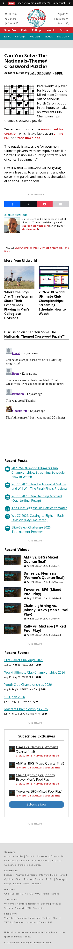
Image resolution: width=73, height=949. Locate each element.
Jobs (52, 860)
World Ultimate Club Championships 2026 (34, 672)
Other (59, 73)
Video (26, 883)
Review (17, 883)
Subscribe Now (36, 804)
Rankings (20, 36)
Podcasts (35, 36)
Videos (49, 36)
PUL (31, 893)
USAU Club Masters (30, 713)
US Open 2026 (14, 697)
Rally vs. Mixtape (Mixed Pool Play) (45, 628)
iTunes (42, 922)
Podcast (28, 879)
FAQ (28, 907)
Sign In (62, 14)
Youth (51, 30)
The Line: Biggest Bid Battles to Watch (39, 508)
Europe (64, 30)
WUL (37, 893)
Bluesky (57, 917)
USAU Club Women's (53, 581)
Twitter (46, 917)
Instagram (35, 917)
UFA (24, 893)
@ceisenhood (30, 229)
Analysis (20, 874)
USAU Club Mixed (52, 598)
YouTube (9, 917)
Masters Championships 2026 (26, 709)
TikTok (7, 922)
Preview (39, 879)
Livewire (36, 883)
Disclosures (42, 856)
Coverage (32, 874)
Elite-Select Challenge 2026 (23, 660)
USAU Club (27, 664)
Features (8, 874)
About (7, 856)
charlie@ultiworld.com (35, 225)
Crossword (56, 247)
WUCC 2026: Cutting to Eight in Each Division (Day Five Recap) (37, 517)
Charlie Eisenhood (39, 73)
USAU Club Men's (51, 565)
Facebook (22, 917)
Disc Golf (12, 23)
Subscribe (60, 18)
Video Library (34, 864)
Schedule (12, 14)
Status (21, 864)
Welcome (9, 903)
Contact (30, 856)
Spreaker (31, 922)
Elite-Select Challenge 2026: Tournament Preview (31, 529)
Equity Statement (20, 860)
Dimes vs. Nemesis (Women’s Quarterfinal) (37, 3)
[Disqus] (36, 395)
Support (19, 907)
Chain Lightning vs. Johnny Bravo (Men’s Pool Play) (46, 610)
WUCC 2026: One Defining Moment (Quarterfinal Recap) (36, 498)
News (7, 36)
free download (28, 138)
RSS (50, 922)
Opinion (8, 879)
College (37, 30)
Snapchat (19, 922)
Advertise (18, 856)
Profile (49, 879)
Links (54, 874)
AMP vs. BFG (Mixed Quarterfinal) (41, 559)
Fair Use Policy (39, 860)
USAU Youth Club (29, 689)
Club (24, 30)
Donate (55, 856)
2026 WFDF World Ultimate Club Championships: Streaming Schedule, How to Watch (38, 472)
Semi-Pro (10, 30)
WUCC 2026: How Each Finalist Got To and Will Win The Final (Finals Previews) (40, 486)
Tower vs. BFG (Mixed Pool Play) (42, 591)
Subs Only (63, 36)
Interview (44, 874)
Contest (44, 247)
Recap (7, 883)
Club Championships (26, 247)
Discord (12, 18)
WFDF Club (27, 677)
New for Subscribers (28, 903)
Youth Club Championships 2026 (28, 684)
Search (62, 23)
